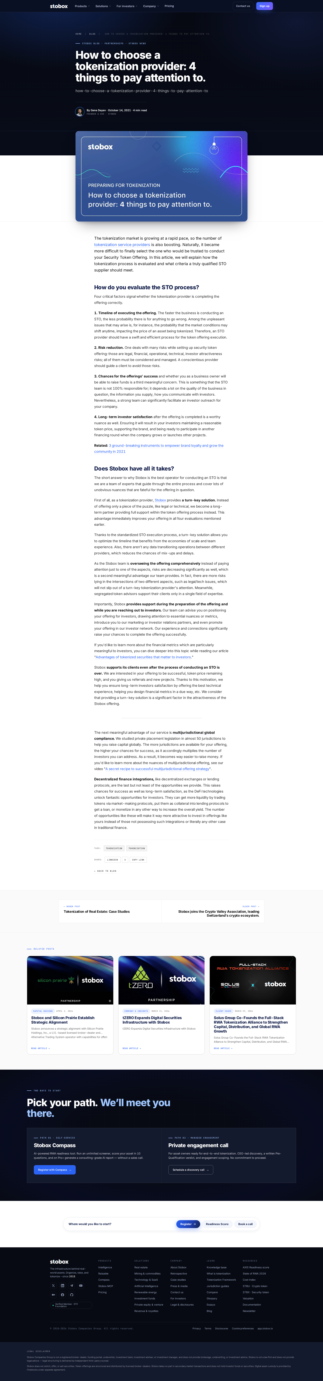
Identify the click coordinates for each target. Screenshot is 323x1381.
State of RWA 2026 (254, 1273)
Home (79, 34)
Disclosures (221, 1328)
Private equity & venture (148, 1304)
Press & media (179, 1286)
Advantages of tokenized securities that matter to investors (143, 657)
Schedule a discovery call (188, 1169)
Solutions (102, 6)
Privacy (197, 1328)
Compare (212, 1292)
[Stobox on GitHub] (71, 1295)
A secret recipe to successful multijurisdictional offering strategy (157, 769)
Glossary (212, 1298)
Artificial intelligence (146, 1286)
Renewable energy (145, 1292)
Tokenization (114, 848)
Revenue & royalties (146, 1310)
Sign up (265, 5)
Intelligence (105, 1267)
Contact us (243, 5)
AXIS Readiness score (256, 1267)
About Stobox (178, 1267)
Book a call (245, 1224)
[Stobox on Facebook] (62, 1295)
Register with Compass (52, 1169)
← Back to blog (105, 871)
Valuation (248, 1298)
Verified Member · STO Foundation (66, 1305)
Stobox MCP (105, 1286)
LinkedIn (112, 859)
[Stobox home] (59, 6)
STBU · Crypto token (255, 1286)
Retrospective (178, 1273)
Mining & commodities (147, 1273)
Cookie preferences (243, 1328)
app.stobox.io (265, 1328)
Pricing (169, 5)
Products (81, 6)
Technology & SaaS (146, 1279)
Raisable (103, 1273)
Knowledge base (217, 1267)
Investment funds (144, 1298)
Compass (104, 1279)
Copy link (138, 859)
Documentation (252, 1304)
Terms (207, 1328)
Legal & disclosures (182, 1304)
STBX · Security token (256, 1292)
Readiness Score (217, 1224)
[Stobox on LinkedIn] (62, 1285)
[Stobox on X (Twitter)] (53, 1285)
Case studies (178, 1279)
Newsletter (249, 1310)
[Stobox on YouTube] (81, 1285)
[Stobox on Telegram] (71, 1285)
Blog (92, 34)
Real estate (141, 1267)
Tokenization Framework (221, 1279)
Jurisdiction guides (218, 1286)
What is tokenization (218, 1273)
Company (149, 6)
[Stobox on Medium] (53, 1295)
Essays (211, 1304)
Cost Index (249, 1279)
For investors (125, 6)
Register (186, 1224)
